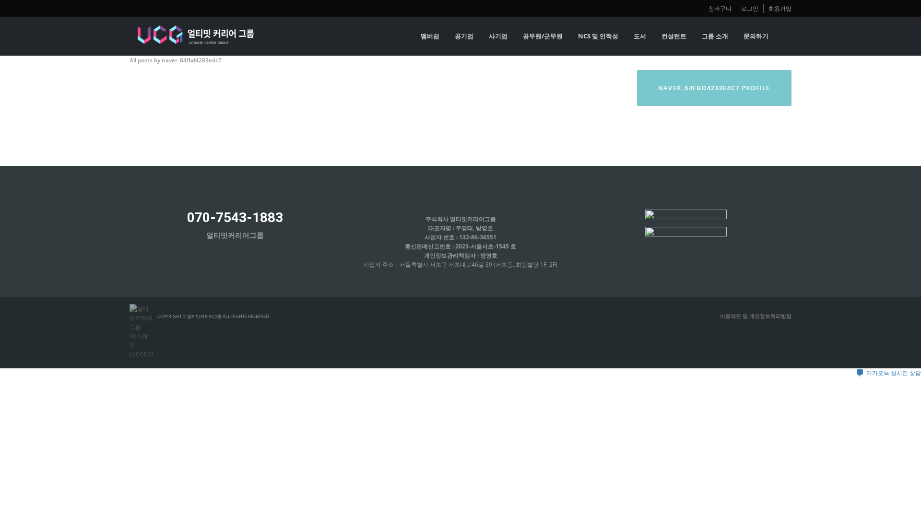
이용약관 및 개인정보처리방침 (755, 315)
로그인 (749, 8)
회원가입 (779, 8)
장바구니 (720, 8)
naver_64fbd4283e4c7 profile (714, 87)
